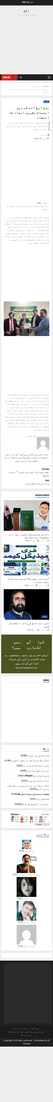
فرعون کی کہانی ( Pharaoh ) (36, 775)
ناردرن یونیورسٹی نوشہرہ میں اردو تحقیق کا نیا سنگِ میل (29, 536)
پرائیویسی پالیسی (34, 1031)
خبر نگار (43, 135)
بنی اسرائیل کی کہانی (38, 770)
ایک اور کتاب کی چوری (38, 780)
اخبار (46, 102)
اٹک (26, 10)
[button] (49, 77)
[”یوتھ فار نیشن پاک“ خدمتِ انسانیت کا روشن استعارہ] (26, 560)
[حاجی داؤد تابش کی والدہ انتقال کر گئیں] (26, 604)
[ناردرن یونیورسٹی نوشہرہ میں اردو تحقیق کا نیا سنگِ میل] (26, 515)
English (6, 77)
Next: (37, 482)
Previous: (29, 472)
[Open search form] (21, 77)
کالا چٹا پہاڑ (42, 798)
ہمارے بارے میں (20, 1028)
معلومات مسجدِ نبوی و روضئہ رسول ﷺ (33, 793)
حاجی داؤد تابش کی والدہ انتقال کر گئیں (29, 624)
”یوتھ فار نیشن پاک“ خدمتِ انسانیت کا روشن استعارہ (28, 580)
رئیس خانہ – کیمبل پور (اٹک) (35, 803)
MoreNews (39, 1040)
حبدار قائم (43, 585)
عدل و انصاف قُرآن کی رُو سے (36, 765)
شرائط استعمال (15, 1031)
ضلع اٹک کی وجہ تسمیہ (38, 755)
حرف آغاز (34, 1028)
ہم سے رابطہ (26, 1034)
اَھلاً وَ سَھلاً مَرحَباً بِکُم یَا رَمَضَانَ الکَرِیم (30, 760)
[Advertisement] (26, 45)
